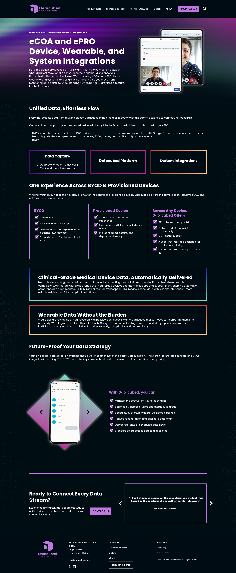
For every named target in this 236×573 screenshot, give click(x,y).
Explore (158, 9)
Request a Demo (188, 9)
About (169, 9)
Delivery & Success (115, 9)
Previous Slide (42, 412)
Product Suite (94, 9)
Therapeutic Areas (139, 9)
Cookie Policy (161, 548)
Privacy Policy (162, 542)
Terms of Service (163, 553)
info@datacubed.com (79, 560)
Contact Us (100, 511)
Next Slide (87, 412)
